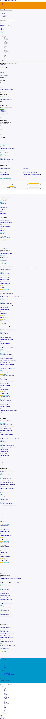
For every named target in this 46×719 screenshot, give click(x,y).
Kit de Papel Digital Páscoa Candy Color (7, 426)
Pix (4, 56)
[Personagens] (5, 96)
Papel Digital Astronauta (4, 309)
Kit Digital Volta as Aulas (4, 300)
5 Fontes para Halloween (4, 174)
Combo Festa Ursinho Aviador (5, 156)
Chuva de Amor (6, 39)
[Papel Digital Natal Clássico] (4, 341)
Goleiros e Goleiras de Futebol (5, 586)
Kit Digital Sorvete (3, 313)
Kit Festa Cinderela (3, 230)
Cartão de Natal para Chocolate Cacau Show (8, 360)
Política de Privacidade (7, 673)
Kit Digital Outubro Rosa (4, 279)
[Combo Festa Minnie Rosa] (4, 499)
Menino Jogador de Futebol (5, 595)
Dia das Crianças (6, 42)
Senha (1, 22)
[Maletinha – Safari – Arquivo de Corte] (5, 478)
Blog (4, 666)
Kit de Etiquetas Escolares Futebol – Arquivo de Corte (9, 582)
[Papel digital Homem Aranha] (4, 529)
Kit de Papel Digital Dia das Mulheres (6, 434)
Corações (5, 41)
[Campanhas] (6, 72)
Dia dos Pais (5, 696)
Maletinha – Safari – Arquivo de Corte (6, 480)
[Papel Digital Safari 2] (3, 441)
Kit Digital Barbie (3, 213)
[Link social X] (2, 8)
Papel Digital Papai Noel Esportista (6, 402)
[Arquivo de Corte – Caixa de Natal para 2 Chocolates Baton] (6, 354)
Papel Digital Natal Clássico (5, 343)
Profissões (5, 709)
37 (2, 462)
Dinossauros (5, 46)
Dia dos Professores (4, 15)
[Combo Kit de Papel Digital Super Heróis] (6, 159)
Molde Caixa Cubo (3, 552)
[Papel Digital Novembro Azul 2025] (5, 273)
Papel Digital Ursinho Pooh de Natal (6, 339)
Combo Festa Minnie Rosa (4, 152)
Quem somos (5, 664)
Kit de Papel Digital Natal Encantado (6, 347)
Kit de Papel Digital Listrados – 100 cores (7, 633)
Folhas (4, 48)
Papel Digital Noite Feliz (4, 389)
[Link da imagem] (2, 658)
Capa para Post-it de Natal (4, 372)
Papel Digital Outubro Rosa (5, 287)
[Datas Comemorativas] (6, 89)
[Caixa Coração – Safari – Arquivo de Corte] (6, 495)
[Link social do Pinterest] (5, 7)
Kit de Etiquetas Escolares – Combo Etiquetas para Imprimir (10, 578)
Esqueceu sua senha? (3, 25)
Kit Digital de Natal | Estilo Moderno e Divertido (8, 410)
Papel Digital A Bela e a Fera (5, 226)
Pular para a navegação (3, 0)
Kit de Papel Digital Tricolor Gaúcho (6, 603)
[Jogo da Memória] (4, 320)
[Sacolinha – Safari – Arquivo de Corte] (5, 474)
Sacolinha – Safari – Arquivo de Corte (6, 475)
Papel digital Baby (3, 522)
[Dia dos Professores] (6, 92)
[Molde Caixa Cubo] (3, 550)
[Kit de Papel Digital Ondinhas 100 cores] (6, 635)
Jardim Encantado (6, 51)
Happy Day (5, 50)
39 (2, 464)
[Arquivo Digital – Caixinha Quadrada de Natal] (7, 375)
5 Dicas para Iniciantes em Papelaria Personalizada (32, 174)
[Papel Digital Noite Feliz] (4, 387)
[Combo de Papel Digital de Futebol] (5, 597)
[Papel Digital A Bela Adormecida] (5, 237)
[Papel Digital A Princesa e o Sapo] (5, 220)
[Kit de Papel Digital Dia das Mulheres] (6, 432)
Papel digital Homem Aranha (5, 531)
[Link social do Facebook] (1, 7)
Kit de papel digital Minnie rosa (5, 535)
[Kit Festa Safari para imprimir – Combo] (6, 146)
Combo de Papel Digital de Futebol (6, 599)
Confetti (5, 40)
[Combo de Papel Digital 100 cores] (5, 627)
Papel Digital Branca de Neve (5, 234)
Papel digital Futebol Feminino (5, 616)
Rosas (4, 58)
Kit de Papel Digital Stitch (4, 257)
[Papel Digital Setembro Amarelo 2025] (6, 269)
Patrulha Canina (4, 14)
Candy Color (5, 38)
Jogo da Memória (3, 321)
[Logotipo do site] (3, 31)
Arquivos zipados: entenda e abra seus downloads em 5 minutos (34, 170)
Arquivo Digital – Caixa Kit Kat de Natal (7, 381)
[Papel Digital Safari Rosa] (4, 453)
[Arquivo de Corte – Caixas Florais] (2, 350)
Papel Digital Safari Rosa (4, 455)
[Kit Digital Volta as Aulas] (4, 299)
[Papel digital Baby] (3, 521)
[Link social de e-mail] (4, 8)
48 (2, 568)
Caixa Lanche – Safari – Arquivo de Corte (7, 492)
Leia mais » (1, 171)
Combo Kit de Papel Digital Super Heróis (7, 161)
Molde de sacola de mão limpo (5, 543)
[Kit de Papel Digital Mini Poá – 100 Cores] (4, 648)
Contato (5, 667)
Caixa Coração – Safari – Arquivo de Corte (7, 496)
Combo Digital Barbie (4, 200)
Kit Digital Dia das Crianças (5, 317)
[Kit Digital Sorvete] (3, 311)
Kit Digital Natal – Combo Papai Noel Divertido (8, 330)
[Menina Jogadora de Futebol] (4, 589)
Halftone (5, 49)
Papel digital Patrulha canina (5, 556)
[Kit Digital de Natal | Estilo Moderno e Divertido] (7, 408)
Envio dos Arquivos (6, 672)
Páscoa (5, 55)
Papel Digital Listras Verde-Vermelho (6, 393)
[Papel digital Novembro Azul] (4, 281)
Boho (4, 37)
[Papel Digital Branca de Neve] (4, 233)
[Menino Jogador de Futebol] (4, 593)
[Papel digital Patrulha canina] (4, 554)
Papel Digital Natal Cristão (4, 335)
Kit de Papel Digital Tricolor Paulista (6, 607)
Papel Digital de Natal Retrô (5, 385)
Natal (4, 53)
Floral (4, 47)
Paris (4, 54)
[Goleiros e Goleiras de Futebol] (4, 585)
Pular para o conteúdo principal (11, 0)
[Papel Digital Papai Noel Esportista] (5, 400)
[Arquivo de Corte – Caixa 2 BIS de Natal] (6, 362)
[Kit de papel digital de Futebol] (4, 610)
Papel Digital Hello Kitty (4, 451)
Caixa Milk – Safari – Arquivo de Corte (7, 471)
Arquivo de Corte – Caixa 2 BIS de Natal (7, 364)
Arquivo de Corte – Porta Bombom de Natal (7, 368)
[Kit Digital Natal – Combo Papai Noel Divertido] (7, 329)
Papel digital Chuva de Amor (5, 527)
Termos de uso (6, 675)
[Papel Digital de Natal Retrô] (4, 383)
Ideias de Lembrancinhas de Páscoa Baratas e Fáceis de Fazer (11, 170)
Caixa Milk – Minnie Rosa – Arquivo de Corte (8, 505)
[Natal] (6, 99)
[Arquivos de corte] (4, 75)
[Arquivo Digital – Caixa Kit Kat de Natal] (3, 379)
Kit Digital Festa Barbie (4, 209)
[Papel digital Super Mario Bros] (4, 546)
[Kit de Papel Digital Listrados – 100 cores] (4, 631)
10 (2, 513)
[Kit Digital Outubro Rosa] (5, 277)
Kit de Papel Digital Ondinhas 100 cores (7, 637)
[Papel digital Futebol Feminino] (4, 614)
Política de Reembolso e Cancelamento (9, 674)
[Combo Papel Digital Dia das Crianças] (6, 303)
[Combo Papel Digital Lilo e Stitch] (5, 251)
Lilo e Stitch (3, 13)
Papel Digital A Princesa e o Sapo (6, 222)
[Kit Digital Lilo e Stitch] (3, 260)
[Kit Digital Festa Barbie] (3, 207)
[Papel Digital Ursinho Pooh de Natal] (5, 337)
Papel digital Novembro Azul (5, 283)
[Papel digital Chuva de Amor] (4, 525)
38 (2, 463)
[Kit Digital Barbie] (3, 211)
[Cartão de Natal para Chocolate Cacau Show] (6, 358)
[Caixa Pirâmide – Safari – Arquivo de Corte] (6, 482)
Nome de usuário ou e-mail (3, 20)
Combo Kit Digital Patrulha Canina (6, 430)
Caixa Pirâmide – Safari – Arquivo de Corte (7, 484)
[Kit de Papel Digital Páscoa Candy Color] (6, 424)
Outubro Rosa (4, 16)
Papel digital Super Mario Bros (5, 548)
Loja (4, 665)
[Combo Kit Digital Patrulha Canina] (5, 428)
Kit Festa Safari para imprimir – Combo (7, 148)
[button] (3, 110)
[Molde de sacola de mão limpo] (4, 542)
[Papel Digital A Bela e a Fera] (4, 224)
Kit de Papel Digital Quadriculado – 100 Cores (8, 645)
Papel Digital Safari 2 (3, 442)
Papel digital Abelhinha (4, 539)
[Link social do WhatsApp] (7, 7)
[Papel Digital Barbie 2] (3, 203)
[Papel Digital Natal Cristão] (4, 333)
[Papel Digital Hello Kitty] (4, 449)
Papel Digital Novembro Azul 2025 (6, 275)
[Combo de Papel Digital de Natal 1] (5, 396)
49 (2, 569)
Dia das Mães (5, 43)
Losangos (5, 52)
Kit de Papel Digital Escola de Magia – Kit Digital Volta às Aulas (11, 296)
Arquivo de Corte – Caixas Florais (6, 351)
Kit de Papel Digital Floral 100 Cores (6, 641)
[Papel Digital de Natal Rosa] (4, 404)
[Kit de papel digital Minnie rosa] (5, 533)
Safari (4, 59)
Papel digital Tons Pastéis (4, 560)
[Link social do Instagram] (2, 7)
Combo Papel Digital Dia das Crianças (6, 305)
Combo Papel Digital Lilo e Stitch (6, 253)
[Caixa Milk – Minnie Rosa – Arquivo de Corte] (7, 503)
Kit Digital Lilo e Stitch (4, 261)
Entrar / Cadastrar (4, 713)
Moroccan (5, 704)
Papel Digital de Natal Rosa (5, 406)
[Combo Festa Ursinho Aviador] (4, 155)
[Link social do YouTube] (4, 7)
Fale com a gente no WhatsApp (4, 139)
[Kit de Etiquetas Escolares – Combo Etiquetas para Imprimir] (9, 576)
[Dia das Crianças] (2, 82)
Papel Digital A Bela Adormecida (5, 239)
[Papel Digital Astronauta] (4, 307)
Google (1, 28)
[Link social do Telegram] (10, 8)
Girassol (5, 700)
